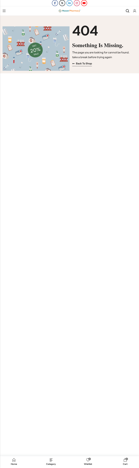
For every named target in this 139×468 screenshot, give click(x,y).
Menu (4, 11)
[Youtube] (84, 3)
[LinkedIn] (69, 3)
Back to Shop (84, 63)
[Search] (127, 10)
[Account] (134, 10)
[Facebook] (55, 3)
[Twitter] (62, 3)
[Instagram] (77, 3)
